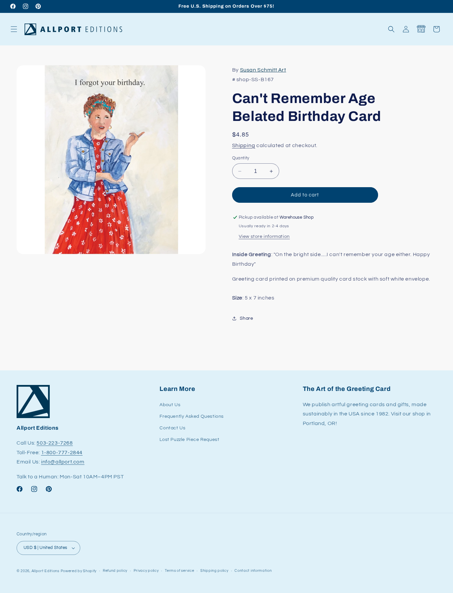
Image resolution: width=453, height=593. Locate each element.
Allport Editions (45, 571)
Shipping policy (214, 570)
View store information (264, 236)
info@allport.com (63, 462)
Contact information (253, 570)
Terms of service (179, 570)
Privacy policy (146, 570)
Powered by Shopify (79, 571)
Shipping (243, 145)
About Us (170, 405)
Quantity (240, 158)
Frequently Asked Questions (192, 416)
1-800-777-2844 (62, 452)
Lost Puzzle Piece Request (189, 439)
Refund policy (115, 570)
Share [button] (246, 318)
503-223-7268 (54, 443)
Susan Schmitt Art (263, 70)
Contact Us (172, 428)
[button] (14, 29)
